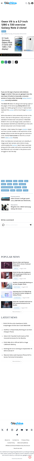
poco (16, 279)
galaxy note (22, 184)
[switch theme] (29, 3)
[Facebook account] (7, 430)
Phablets (19, 190)
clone (3, 100)
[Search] (26, 3)
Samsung (17, 298)
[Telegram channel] (17, 435)
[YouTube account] (22, 430)
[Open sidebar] (2, 3)
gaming (16, 308)
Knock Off (8, 181)
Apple (16, 268)
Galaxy (24, 98)
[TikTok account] (17, 430)
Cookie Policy (11, 443)
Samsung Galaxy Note (7, 187)
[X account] (2, 430)
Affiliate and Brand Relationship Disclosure (18, 445)
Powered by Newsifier (17, 458)
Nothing (17, 287)
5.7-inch (29, 110)
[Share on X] (9, 62)
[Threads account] (32, 430)
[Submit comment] (30, 225)
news (26, 181)
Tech (3, 181)
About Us (7, 440)
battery (14, 145)
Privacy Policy (25, 440)
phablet (24, 129)
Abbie (6, 33)
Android (3, 184)
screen (11, 110)
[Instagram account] (12, 430)
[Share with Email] (13, 62)
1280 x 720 (9, 137)
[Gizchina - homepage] (10, 3)
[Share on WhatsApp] (2, 62)
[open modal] (32, 3)
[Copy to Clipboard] (16, 62)
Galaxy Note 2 (5, 190)
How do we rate (18, 448)
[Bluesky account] (27, 430)
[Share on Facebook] (6, 62)
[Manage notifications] (30, 457)
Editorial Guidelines (22, 443)
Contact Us (15, 440)
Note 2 (29, 98)
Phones (4, 31)
